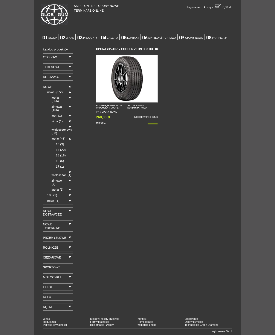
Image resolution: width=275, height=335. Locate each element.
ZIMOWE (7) (57, 182)
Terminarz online (89, 10)
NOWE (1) (53, 200)
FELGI (47, 287)
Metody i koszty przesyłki (104, 318)
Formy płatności (99, 321)
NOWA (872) (55, 92)
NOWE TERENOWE (51, 226)
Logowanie (191, 318)
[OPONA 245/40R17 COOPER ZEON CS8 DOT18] (127, 78)
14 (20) (61, 149)
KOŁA (47, 297)
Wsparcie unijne (147, 324)
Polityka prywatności (55, 324)
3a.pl (229, 331)
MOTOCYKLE (52, 277)
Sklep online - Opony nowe (96, 6)
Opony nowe (194, 37)
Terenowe (51, 67)
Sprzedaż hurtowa (162, 37)
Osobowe (51, 57)
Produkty (90, 37)
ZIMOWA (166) (57, 108)
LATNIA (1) (58, 189)
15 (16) (61, 155)
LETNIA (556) (55, 99)
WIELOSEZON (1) (61, 175)
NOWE (47, 87)
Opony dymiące (194, 321)
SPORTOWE (51, 267)
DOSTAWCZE (52, 77)
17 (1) (60, 166)
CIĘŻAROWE (52, 257)
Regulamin (49, 321)
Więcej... (101, 122)
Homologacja (145, 321)
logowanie (193, 7)
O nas (70, 37)
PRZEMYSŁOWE (54, 237)
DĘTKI (47, 307)
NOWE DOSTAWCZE (52, 212)
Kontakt (133, 37)
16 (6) (60, 161)
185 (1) (52, 195)
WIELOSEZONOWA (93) (62, 131)
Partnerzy (220, 37)
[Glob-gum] (54, 15)
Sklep (52, 37)
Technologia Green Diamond (201, 324)
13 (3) (60, 144)
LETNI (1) (57, 115)
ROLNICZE (50, 247)
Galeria (112, 37)
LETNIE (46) (58, 138)
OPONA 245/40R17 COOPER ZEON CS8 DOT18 (127, 49)
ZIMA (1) (57, 121)
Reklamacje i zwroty (102, 324)
